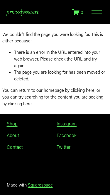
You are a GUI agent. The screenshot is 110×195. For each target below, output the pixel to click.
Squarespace (40, 185)
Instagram (67, 123)
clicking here (82, 90)
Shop (12, 123)
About (13, 135)
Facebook (67, 135)
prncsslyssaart (23, 12)
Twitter (63, 147)
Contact (15, 147)
